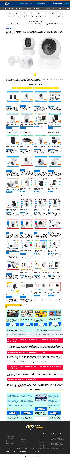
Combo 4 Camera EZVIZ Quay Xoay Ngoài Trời (54, 104)
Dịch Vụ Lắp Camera (50, 8)
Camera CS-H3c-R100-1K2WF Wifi (12, 189)
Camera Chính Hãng (10, 8)
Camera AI (40, 437)
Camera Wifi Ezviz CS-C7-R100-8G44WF (54, 293)
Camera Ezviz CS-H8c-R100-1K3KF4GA (11, 168)
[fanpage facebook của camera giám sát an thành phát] (66, 3)
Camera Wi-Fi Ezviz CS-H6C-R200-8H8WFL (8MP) (25, 167)
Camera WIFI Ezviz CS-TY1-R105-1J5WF (54, 210)
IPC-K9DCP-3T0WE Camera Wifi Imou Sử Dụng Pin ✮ (37, 332)
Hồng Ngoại (26, 88)
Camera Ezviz (23, 444)
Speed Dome (45, 88)
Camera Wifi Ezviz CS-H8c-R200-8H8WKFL (40, 273)
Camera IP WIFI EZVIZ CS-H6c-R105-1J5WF (54, 251)
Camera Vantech (23, 441)
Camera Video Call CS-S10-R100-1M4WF (12, 104)
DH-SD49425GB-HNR (13, 334)
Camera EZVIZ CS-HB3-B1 (11, 250)
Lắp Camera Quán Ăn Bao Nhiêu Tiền (26, 409)
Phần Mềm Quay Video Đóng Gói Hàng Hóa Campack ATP (12, 320)
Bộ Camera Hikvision (10, 436)
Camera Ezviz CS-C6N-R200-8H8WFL (25, 189)
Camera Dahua (23, 439)
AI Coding (50, 88)
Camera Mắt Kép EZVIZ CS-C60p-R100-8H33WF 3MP (40, 168)
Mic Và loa (14, 88)
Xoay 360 (40, 88)
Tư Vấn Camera (60, 8)
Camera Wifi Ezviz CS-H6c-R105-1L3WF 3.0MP (12, 125)
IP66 (53, 88)
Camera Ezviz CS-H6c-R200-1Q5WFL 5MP (39, 103)
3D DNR (57, 88)
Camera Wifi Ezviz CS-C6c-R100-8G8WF (40, 293)
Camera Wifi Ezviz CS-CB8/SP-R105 (54, 273)
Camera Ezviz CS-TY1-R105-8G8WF (39, 210)
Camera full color (41, 445)
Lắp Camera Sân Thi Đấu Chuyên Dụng (35, 334)
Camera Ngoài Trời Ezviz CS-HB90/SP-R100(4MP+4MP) (12, 210)
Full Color (30, 88)
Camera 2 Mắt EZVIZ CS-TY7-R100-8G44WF (25, 210)
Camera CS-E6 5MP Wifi (23, 334)
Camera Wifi (28, 8)
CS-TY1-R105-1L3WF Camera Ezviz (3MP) (12, 230)
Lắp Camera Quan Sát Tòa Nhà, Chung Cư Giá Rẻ (45, 336)
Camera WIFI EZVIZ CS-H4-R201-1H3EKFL (40, 230)
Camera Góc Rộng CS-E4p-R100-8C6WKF (26, 147)
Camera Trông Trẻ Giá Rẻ (26, 319)
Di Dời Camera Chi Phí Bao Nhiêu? (40, 405)
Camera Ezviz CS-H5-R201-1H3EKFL (25, 273)
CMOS (36, 88)
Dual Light (18, 88)
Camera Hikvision (23, 436)
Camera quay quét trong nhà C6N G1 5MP (26, 103)
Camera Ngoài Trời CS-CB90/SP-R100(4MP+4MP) (40, 189)
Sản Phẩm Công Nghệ (38, 8)
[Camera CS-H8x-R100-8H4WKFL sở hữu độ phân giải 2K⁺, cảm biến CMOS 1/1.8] (40, 244)
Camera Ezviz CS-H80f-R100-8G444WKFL (26, 251)
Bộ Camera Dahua (9, 440)
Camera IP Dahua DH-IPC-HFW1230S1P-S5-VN (19, 332)
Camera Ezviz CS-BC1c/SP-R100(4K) (25, 294)
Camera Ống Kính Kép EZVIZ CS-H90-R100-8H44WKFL (12, 271)
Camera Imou (23, 443)
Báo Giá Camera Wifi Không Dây (12, 409)
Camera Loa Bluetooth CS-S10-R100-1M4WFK (12, 147)
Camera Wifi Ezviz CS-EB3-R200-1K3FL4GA (12, 294)
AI (33, 88)
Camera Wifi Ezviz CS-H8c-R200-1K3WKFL (26, 125)
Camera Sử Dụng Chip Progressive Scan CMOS (16, 90)
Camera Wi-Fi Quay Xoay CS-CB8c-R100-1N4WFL (40, 147)
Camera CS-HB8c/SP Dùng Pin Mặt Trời (54, 125)
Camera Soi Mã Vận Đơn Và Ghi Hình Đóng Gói (55, 319)
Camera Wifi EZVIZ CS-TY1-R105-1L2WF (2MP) (26, 230)
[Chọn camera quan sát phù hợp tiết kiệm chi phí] (63, 15)
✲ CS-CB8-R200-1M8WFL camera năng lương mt (40, 124)
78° (22, 88)
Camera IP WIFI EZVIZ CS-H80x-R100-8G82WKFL (54, 168)
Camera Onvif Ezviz (35, 21)
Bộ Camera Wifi (9, 441)
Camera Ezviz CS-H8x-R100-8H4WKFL (39, 251)
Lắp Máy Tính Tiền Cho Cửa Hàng (49, 334)
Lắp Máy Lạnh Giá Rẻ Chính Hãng (29, 336)
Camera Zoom (41, 440)
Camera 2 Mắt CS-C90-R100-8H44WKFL (54, 147)
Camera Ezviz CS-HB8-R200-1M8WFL (53, 189)
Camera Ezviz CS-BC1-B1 (53, 230)
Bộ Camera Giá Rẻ (19, 8)
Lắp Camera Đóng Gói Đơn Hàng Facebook (54, 409)
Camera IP (40, 439)
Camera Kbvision (23, 437)
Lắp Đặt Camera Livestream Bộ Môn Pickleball (39, 320)
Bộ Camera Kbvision (10, 438)
